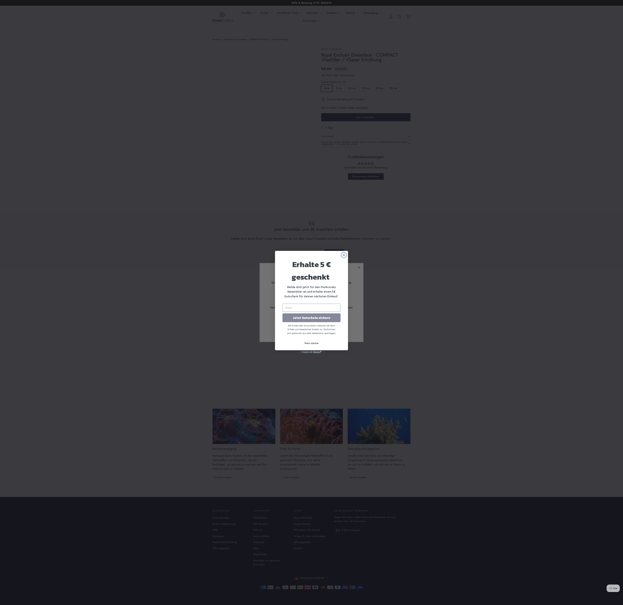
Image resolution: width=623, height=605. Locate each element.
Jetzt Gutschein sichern (311, 317)
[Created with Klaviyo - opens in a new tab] (311, 352)
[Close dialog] (344, 255)
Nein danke (311, 343)
